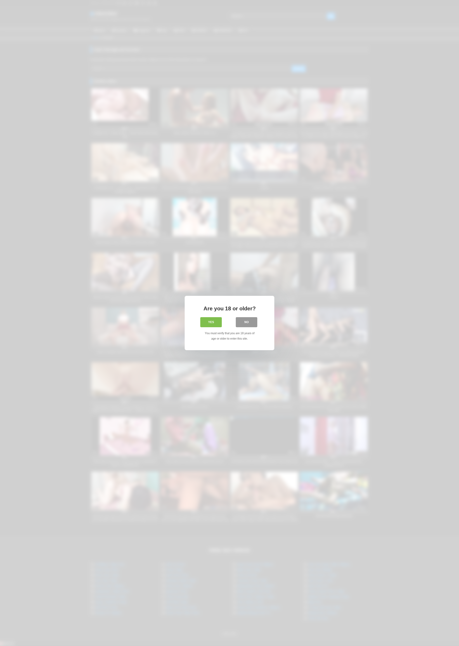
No (246, 322)
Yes (211, 322)
